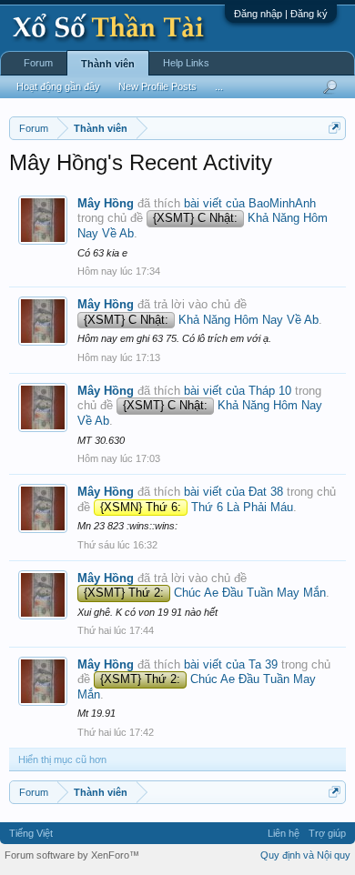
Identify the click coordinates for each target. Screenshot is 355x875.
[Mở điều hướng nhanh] (334, 128)
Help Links (186, 62)
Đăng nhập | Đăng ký (281, 13)
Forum (38, 62)
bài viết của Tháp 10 (237, 390)
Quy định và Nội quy (305, 855)
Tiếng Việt (31, 833)
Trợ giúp (327, 833)
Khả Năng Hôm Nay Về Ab (201, 320)
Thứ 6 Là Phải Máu (196, 507)
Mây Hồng (105, 203)
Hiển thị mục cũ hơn (62, 759)
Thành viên (108, 63)
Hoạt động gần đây (58, 86)
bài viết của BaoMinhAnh (250, 203)
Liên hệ (283, 833)
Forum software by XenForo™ (72, 855)
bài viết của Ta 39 (231, 664)
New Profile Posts (157, 86)
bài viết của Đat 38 (233, 491)
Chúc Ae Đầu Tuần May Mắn (205, 592)
